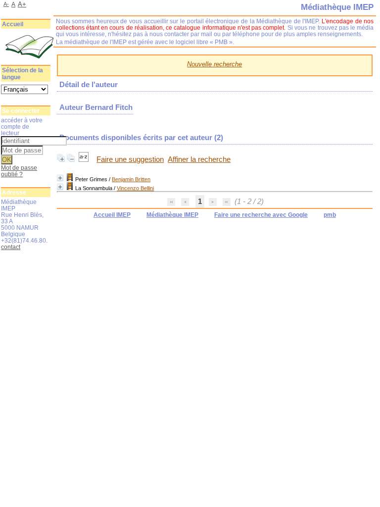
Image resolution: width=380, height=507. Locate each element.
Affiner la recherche (199, 159)
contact (10, 247)
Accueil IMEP (112, 214)
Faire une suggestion (130, 159)
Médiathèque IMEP (172, 214)
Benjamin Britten (131, 179)
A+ (22, 4)
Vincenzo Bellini (135, 188)
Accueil (12, 24)
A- (6, 4)
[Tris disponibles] (85, 159)
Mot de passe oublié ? (19, 170)
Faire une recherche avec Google (261, 214)
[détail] (60, 178)
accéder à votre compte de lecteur (22, 126)
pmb (330, 214)
